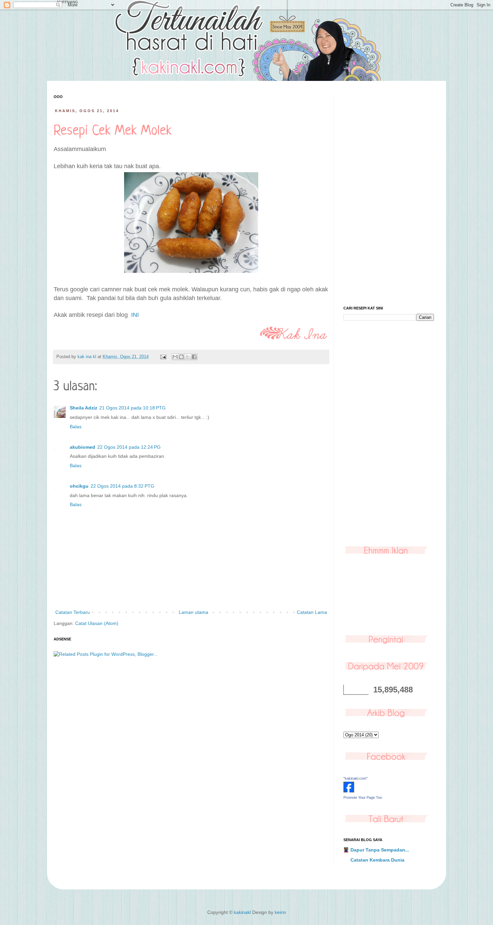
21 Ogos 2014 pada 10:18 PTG (132, 407)
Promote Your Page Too (362, 797)
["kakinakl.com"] (348, 790)
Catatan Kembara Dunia (377, 860)
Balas (75, 426)
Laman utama (193, 612)
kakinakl (242, 912)
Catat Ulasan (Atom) (96, 623)
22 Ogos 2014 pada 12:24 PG (129, 447)
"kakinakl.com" (355, 778)
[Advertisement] (388, 195)
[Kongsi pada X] (187, 356)
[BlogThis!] (181, 356)
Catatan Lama (312, 612)
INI (135, 314)
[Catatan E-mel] (163, 356)
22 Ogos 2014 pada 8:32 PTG (122, 486)
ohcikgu (79, 486)
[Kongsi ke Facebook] (194, 356)
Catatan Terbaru (72, 612)
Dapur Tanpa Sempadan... (379, 850)
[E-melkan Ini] (175, 356)
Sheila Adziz (83, 407)
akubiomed (82, 447)
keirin (280, 912)
